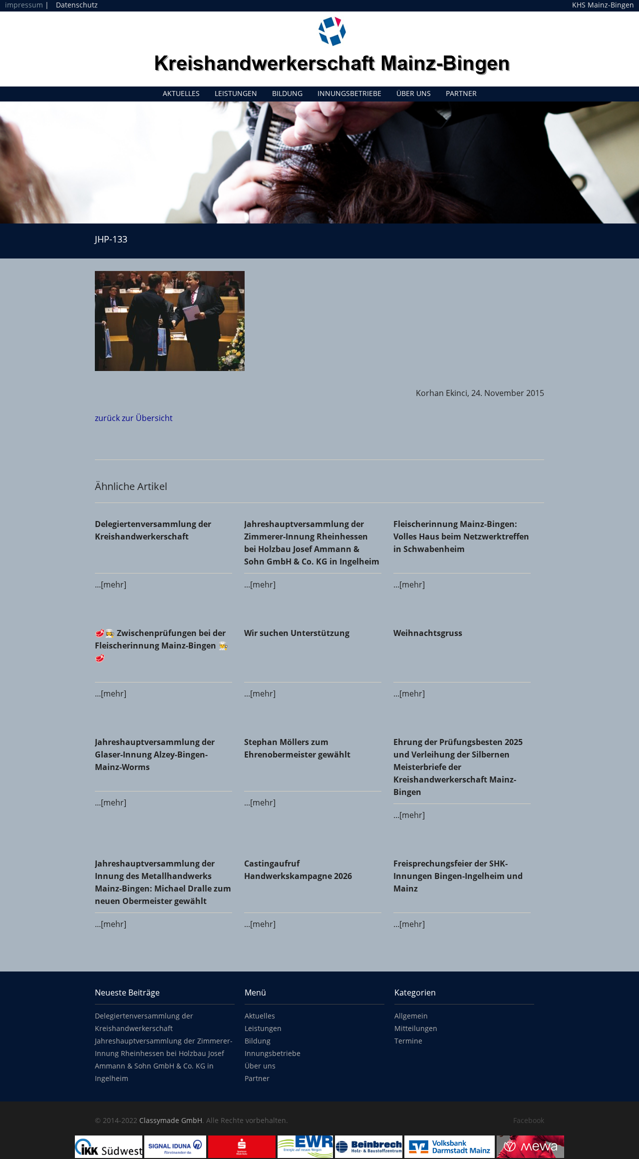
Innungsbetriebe (349, 93)
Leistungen (236, 93)
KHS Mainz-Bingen (603, 5)
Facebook (528, 1120)
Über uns (413, 93)
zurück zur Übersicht (134, 418)
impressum (24, 5)
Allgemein (411, 1015)
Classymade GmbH (170, 1120)
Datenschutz (77, 5)
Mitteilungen (415, 1028)
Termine (408, 1041)
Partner (461, 93)
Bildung (287, 93)
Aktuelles (181, 93)
